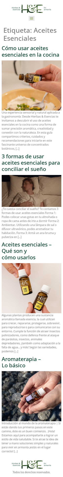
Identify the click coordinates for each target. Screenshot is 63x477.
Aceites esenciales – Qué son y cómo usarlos (27, 251)
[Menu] (32, 18)
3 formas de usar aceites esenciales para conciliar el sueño (31, 163)
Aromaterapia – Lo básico (21, 362)
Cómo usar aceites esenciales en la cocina (30, 51)
